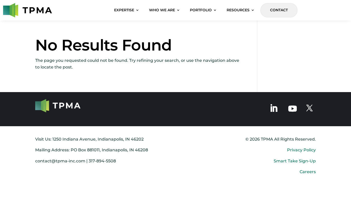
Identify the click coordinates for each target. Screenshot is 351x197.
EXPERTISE (124, 10)
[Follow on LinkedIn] (273, 108)
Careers (308, 171)
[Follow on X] (309, 108)
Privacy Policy (301, 149)
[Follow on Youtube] (292, 108)
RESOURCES (238, 10)
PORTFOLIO (201, 10)
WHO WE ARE (162, 10)
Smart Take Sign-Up (295, 161)
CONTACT (279, 10)
